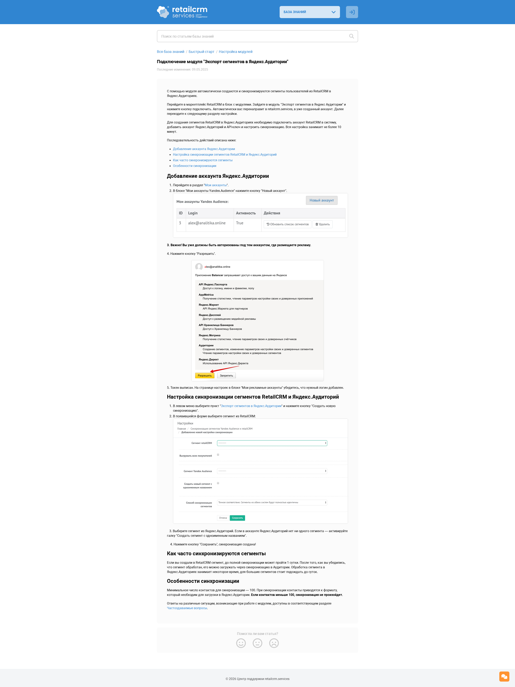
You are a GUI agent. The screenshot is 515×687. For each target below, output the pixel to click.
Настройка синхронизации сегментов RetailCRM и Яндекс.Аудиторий (225, 154)
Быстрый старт (201, 51)
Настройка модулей (235, 51)
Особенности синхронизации (194, 166)
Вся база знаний (170, 51)
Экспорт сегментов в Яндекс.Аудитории (251, 406)
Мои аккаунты (216, 185)
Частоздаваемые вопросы (187, 608)
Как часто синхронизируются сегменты (203, 160)
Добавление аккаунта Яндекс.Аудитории (204, 149)
